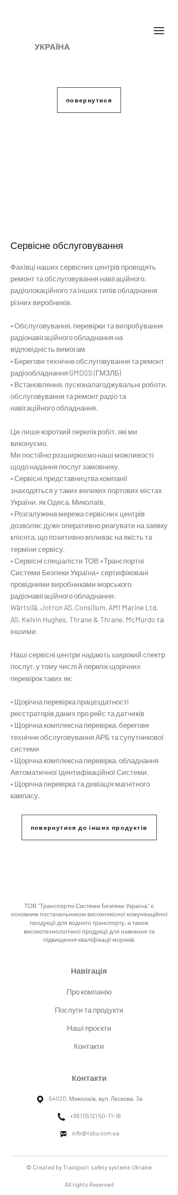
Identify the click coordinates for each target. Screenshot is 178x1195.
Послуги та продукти (89, 1009)
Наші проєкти (89, 1027)
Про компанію (89, 991)
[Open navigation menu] (159, 30)
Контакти (89, 1046)
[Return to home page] (52, 23)
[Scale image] (89, 172)
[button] (89, 100)
